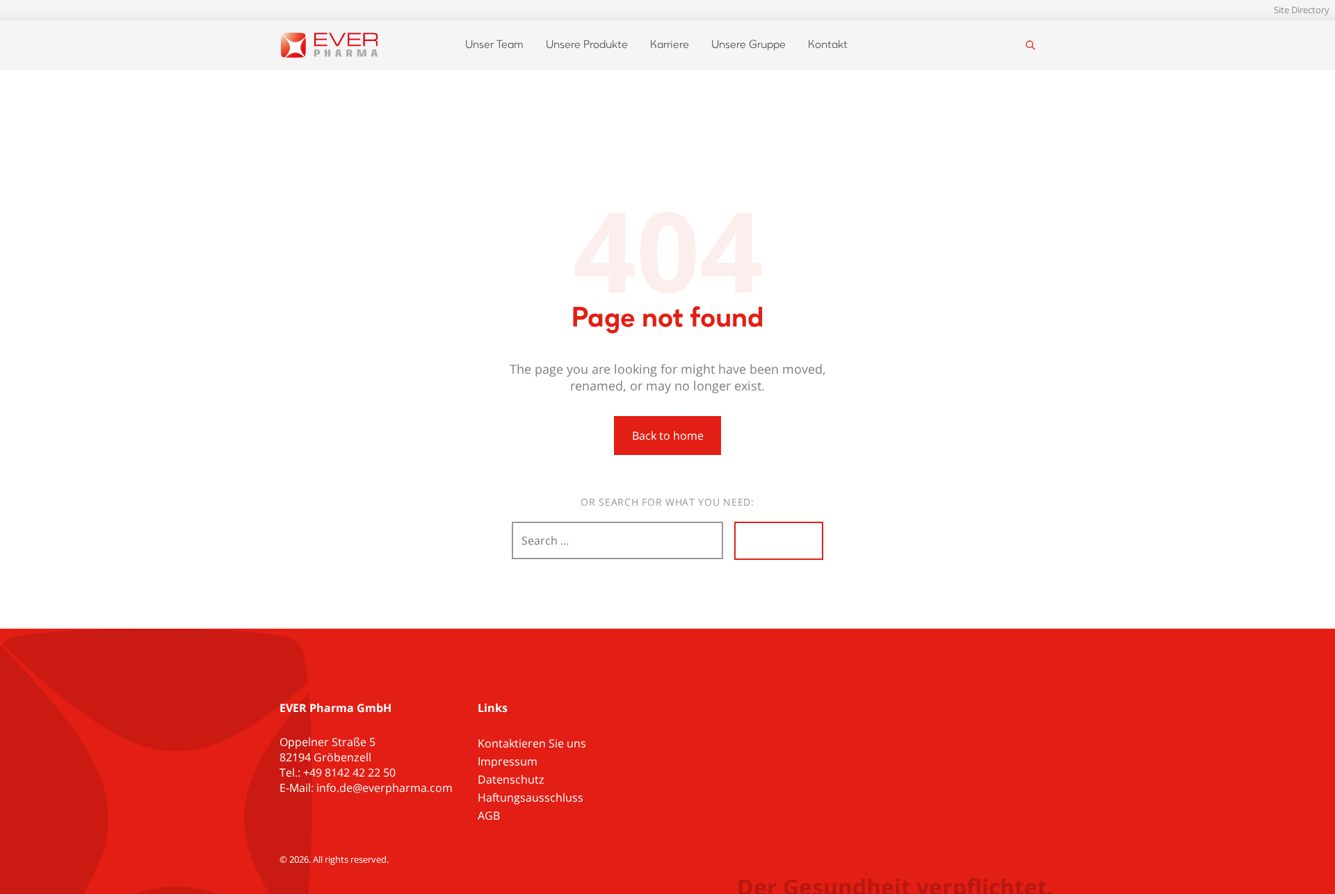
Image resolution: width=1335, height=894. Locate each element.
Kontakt (828, 45)
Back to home (668, 435)
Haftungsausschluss (530, 797)
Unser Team (494, 45)
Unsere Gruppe (748, 45)
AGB (489, 815)
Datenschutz (511, 779)
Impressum (507, 761)
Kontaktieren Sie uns (532, 743)
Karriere (669, 45)
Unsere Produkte (587, 45)
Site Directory (1301, 9)
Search (779, 540)
